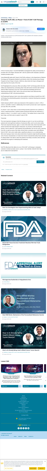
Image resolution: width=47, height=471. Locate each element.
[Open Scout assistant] (40, 2)
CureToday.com (23, 398)
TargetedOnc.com (23, 403)
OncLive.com (23, 400)
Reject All (41, 468)
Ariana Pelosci (7, 281)
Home (15, 436)
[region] (23, 465)
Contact (23, 406)
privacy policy (25, 164)
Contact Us (31, 436)
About (23, 395)
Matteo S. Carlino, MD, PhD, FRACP (11, 317)
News (25, 436)
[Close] (45, 461)
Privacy (23, 409)
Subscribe (40, 161)
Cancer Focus (22, 5)
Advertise (23, 397)
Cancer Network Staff (8, 246)
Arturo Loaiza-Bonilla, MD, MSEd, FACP (22, 209)
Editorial (23, 404)
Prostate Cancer (9, 169)
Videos (2, 169)
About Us (20, 436)
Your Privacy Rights (23, 411)
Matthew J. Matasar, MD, (9, 209)
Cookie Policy (18, 465)
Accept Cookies (33, 468)
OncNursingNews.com (23, 401)
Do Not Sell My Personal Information (23, 410)
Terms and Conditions (23, 407)
